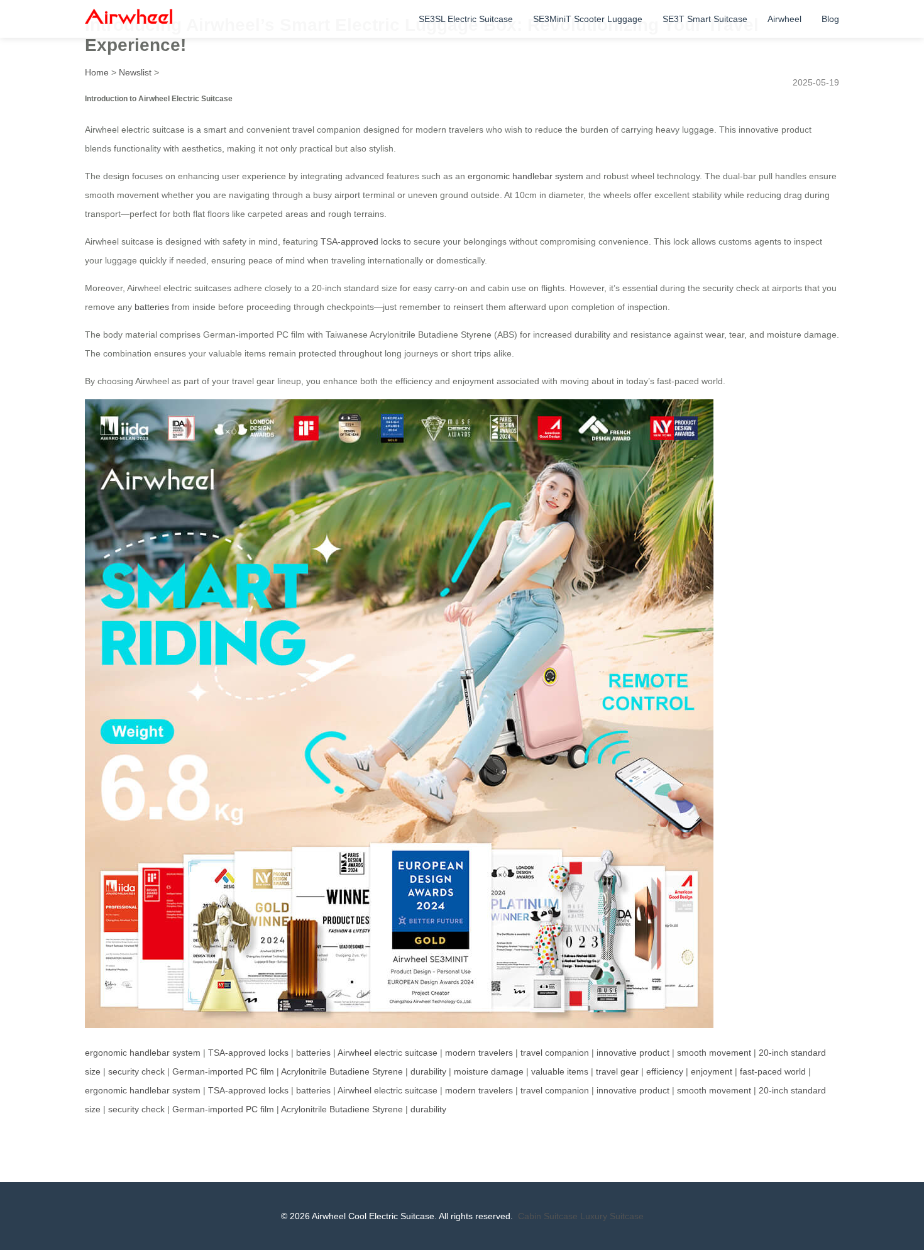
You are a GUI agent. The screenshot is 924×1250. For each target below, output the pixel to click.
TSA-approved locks (361, 241)
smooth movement (714, 1053)
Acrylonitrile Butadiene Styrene (342, 1071)
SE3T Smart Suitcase (705, 19)
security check (136, 1071)
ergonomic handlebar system (525, 176)
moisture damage (489, 1071)
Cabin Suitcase (548, 1216)
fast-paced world (773, 1071)
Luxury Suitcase (612, 1216)
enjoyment (711, 1071)
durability (428, 1071)
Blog (830, 19)
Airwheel (784, 19)
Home (97, 72)
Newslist (135, 72)
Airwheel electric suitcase (387, 1053)
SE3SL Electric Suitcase (466, 19)
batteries (152, 307)
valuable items (559, 1071)
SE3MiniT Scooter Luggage (587, 19)
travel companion (554, 1053)
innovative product (633, 1053)
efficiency (664, 1071)
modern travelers (479, 1053)
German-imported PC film (223, 1071)
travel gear (617, 1071)
